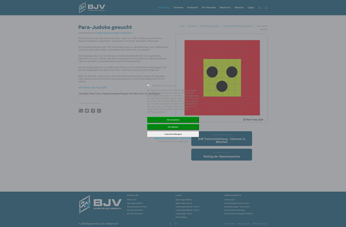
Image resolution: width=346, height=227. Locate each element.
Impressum (186, 138)
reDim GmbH (183, 141)
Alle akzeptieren (173, 120)
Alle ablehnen (173, 127)
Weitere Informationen (166, 138)
